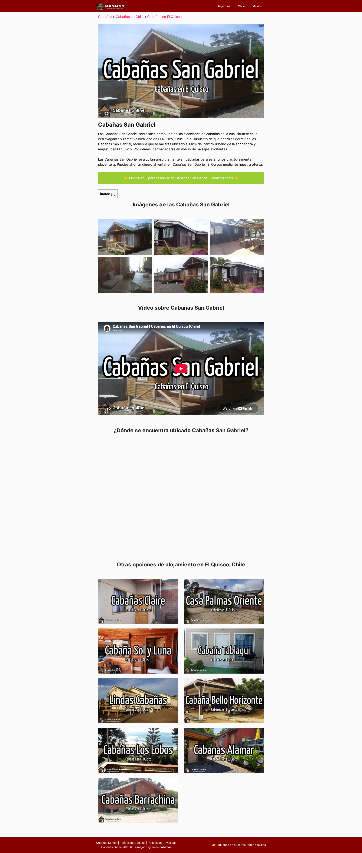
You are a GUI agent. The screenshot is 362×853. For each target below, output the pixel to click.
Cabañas (105, 17)
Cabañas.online (111, 847)
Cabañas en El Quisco (164, 17)
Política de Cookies (132, 843)
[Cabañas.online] (110, 6)
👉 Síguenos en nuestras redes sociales (239, 845)
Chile (241, 6)
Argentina (223, 6)
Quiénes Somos (106, 843)
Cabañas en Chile (129, 17)
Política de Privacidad (162, 843)
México (257, 6)
